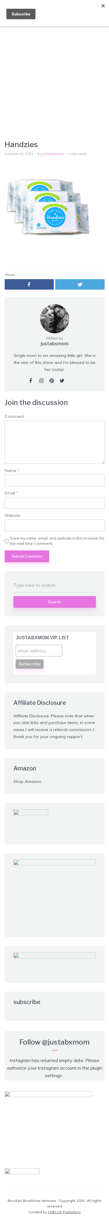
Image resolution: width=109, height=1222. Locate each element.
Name (12, 470)
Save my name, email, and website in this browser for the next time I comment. (57, 541)
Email (11, 493)
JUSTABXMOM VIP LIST (42, 637)
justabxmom (53, 154)
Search (54, 602)
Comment (14, 416)
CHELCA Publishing (64, 1212)
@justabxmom (66, 1042)
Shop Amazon (27, 781)
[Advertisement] (54, 82)
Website (12, 515)
